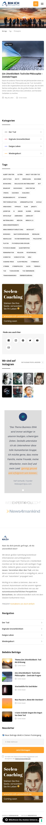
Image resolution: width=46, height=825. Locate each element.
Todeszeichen (14, 271)
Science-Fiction (19, 257)
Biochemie (37, 179)
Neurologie (7, 239)
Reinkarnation (8, 252)
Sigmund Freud (8, 262)
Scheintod (7, 257)
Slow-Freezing (22, 262)
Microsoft (30, 229)
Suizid (28, 266)
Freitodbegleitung (10, 202)
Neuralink (35, 234)
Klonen (28, 211)
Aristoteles (7, 179)
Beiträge (4, 31)
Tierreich (37, 266)
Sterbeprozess (17, 266)
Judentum (6, 211)
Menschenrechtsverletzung (13, 229)
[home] (11, 4)
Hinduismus (7, 207)
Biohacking (7, 184)
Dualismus (26, 193)
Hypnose (18, 207)
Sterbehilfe (35, 262)
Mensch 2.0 (29, 220)
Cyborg (6, 193)
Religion (20, 252)
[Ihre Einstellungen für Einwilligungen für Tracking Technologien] (41, 820)
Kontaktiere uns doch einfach (22, 604)
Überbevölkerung (26, 275)
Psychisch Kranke (9, 248)
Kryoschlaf (7, 216)
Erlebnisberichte (9, 197)
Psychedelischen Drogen (20, 243)
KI (14, 211)
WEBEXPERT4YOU (32, 815)
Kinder (20, 211)
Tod (4, 271)
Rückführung (31, 252)
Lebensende (18, 216)
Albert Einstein (8, 174)
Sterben (6, 266)
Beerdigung (26, 179)
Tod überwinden (28, 271)
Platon (6, 243)
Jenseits (34, 207)
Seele (29, 257)
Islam (26, 207)
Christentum (30, 188)
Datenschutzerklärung (22, 759)
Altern (20, 174)
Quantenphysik (24, 248)
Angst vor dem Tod (33, 174)
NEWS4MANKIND (13, 815)
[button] (42, 4)
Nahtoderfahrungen (21, 234)
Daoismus (15, 193)
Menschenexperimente (11, 225)
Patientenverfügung (22, 239)
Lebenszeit (29, 216)
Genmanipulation (26, 202)
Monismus (6, 234)
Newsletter (35, 4)
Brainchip (6, 188)
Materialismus (8, 220)
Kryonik (37, 211)
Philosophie (37, 239)
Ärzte (17, 179)
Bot (39, 184)
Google (39, 202)
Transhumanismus (9, 275)
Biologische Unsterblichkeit (25, 184)
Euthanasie (22, 197)
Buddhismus (18, 188)
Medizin (19, 220)
